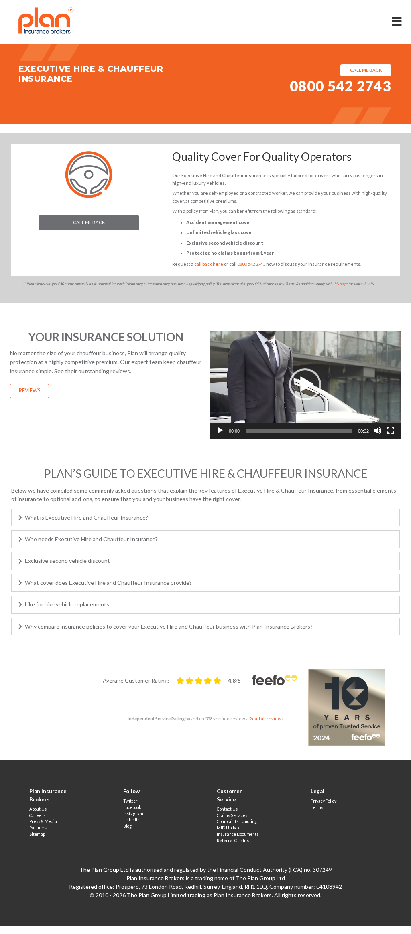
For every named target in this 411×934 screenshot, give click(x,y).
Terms (317, 807)
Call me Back (89, 222)
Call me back (366, 70)
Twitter (130, 801)
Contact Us (227, 809)
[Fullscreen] (391, 431)
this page (340, 283)
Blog (127, 826)
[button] (305, 384)
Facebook (132, 807)
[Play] (220, 431)
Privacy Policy (323, 801)
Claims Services (232, 815)
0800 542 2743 (340, 86)
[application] (305, 384)
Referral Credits (233, 840)
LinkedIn (131, 819)
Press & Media (43, 821)
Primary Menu (397, 16)
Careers (37, 815)
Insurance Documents (237, 834)
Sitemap (37, 834)
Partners (38, 827)
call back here (208, 264)
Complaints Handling (237, 821)
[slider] (299, 431)
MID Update (228, 827)
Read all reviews (266, 718)
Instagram (133, 813)
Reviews (29, 391)
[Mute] (378, 431)
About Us (38, 809)
